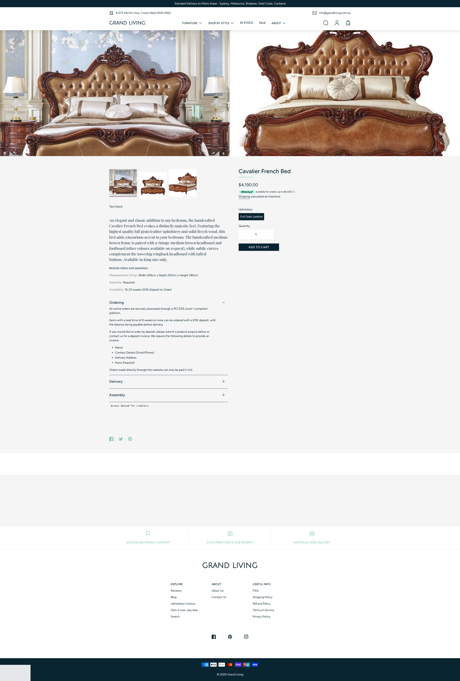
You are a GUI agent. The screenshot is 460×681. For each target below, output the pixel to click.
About (277, 23)
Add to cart (259, 247)
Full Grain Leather (251, 216)
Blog (173, 597)
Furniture (190, 23)
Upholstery (245, 209)
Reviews (176, 590)
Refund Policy (261, 603)
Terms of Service (263, 610)
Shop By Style (219, 23)
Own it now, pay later (184, 610)
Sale (262, 22)
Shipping (244, 196)
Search (175, 616)
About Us (218, 590)
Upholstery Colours (183, 603)
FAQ (255, 590)
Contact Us (219, 597)
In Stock (246, 22)
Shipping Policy (262, 597)
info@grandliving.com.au (335, 13)
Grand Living (235, 674)
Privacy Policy (261, 616)
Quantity (244, 226)
